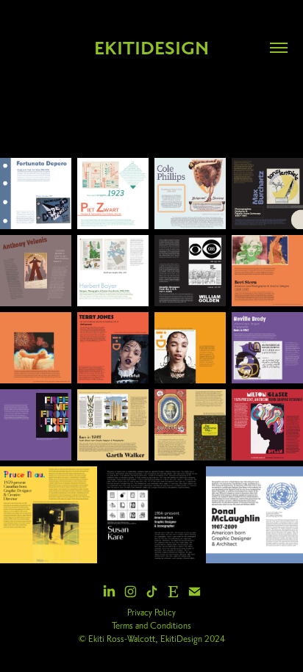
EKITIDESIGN (151, 48)
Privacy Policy (151, 612)
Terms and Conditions (151, 626)
